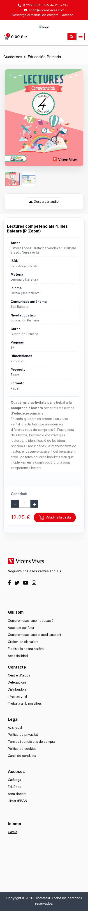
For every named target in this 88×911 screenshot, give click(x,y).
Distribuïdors (17, 689)
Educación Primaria (44, 57)
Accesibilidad (18, 656)
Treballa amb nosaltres (25, 703)
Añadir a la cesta (58, 517)
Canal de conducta (22, 756)
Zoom (15, 375)
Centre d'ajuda (19, 675)
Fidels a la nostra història (26, 649)
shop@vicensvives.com (46, 10)
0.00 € (15, 36)
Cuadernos (12, 57)
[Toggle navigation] (80, 36)
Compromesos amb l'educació (30, 620)
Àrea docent (17, 794)
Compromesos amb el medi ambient (34, 635)
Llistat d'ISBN (17, 801)
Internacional (17, 696)
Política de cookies (22, 749)
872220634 (31, 5)
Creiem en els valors (23, 642)
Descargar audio (46, 201)
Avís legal (15, 727)
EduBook (14, 787)
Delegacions (17, 682)
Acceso (67, 15)
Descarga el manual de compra (35, 15)
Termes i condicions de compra (31, 741)
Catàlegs (14, 780)
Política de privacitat (23, 734)
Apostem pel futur (21, 628)
